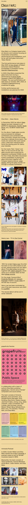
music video (19, 281)
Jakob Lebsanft (16, 271)
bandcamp (12, 126)
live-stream (14, 65)
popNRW (6, 289)
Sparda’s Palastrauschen (9, 70)
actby (12, 85)
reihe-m (19, 78)
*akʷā (3, 129)
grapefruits (5, 390)
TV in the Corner (11, 269)
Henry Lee (16, 264)
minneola (21, 453)
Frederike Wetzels (7, 279)
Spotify (19, 126)
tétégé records (10, 274)
